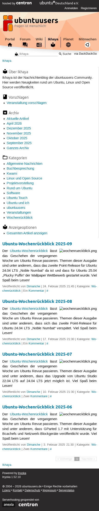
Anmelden (71, 8)
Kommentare (38, 396)
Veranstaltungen (19, 213)
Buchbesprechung (20, 169)
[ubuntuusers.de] (31, 24)
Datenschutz (32, 490)
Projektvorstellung (20, 183)
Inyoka (22, 473)
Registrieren (89, 8)
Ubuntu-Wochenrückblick (29, 251)
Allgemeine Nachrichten (24, 164)
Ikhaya (53, 39)
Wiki (39, 39)
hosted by (9, 3)
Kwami (12, 174)
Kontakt (17, 490)
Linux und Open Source (24, 178)
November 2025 (19, 133)
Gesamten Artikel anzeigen (27, 233)
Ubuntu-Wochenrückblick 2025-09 (37, 243)
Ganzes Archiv (18, 148)
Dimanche (33, 286)
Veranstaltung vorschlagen (27, 103)
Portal (10, 39)
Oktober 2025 (17, 138)
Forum (25, 39)
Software (13, 193)
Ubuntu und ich (18, 203)
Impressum (49, 490)
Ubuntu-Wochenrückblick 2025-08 (37, 301)
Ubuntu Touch (17, 198)
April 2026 (14, 124)
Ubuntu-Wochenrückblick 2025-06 (37, 407)
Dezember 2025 (19, 128)
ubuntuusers (16, 208)
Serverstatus (66, 490)
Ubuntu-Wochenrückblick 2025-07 (37, 354)
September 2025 (19, 143)
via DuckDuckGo (85, 54)
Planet (68, 39)
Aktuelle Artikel (18, 119)
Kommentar (36, 291)
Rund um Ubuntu (19, 188)
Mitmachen (87, 39)
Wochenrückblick (20, 218)
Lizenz (6, 490)
